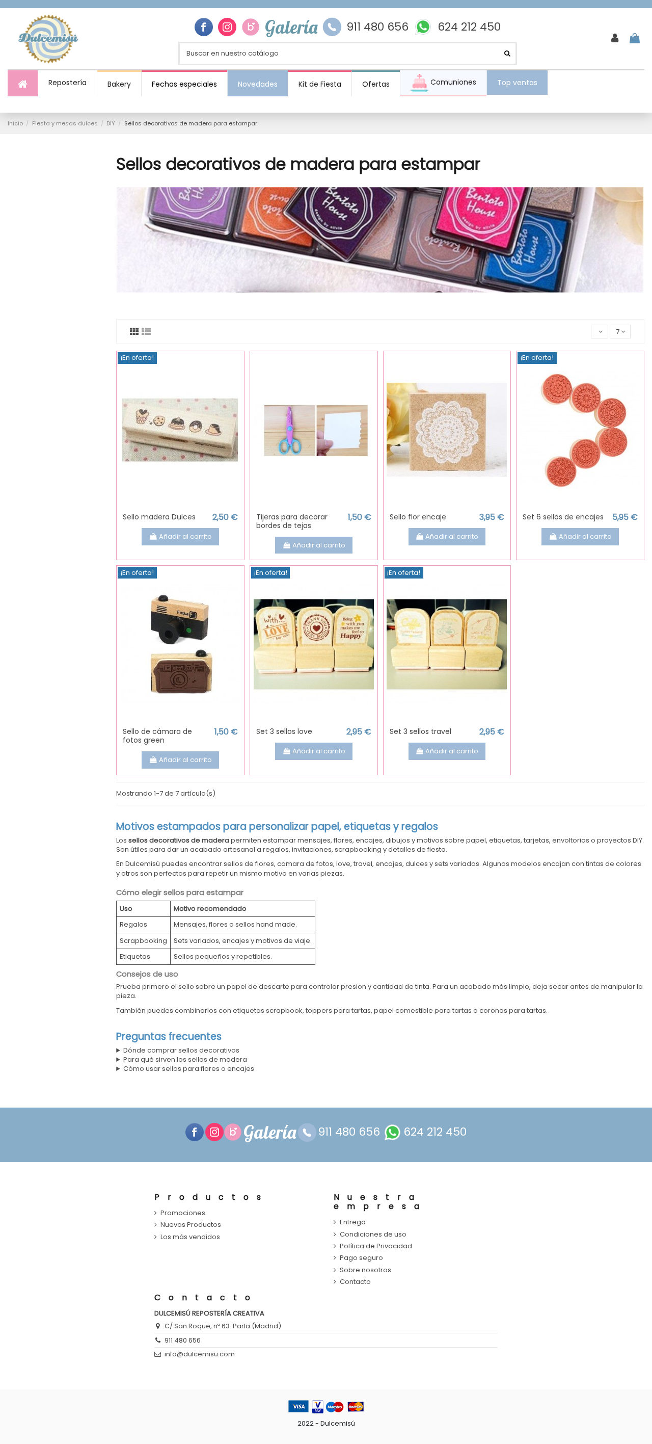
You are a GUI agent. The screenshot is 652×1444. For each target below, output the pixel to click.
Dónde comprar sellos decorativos (181, 1050)
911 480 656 (377, 27)
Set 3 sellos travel (420, 731)
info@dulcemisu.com (200, 1354)
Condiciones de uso (373, 1234)
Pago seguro (361, 1258)
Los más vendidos (190, 1237)
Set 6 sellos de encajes (563, 517)
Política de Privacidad (376, 1246)
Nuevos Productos (190, 1224)
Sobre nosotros (365, 1270)
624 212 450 (469, 27)
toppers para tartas (338, 1010)
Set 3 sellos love (284, 731)
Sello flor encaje (418, 517)
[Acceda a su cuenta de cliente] (614, 38)
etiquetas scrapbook (268, 1010)
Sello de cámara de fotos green (157, 735)
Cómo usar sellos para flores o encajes (188, 1068)
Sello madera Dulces (159, 517)
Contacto (355, 1282)
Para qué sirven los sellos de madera (185, 1059)
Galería (291, 27)
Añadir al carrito (185, 536)
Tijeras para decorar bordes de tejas (292, 521)
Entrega (353, 1222)
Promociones (182, 1213)
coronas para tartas (512, 1010)
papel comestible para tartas (423, 1010)
